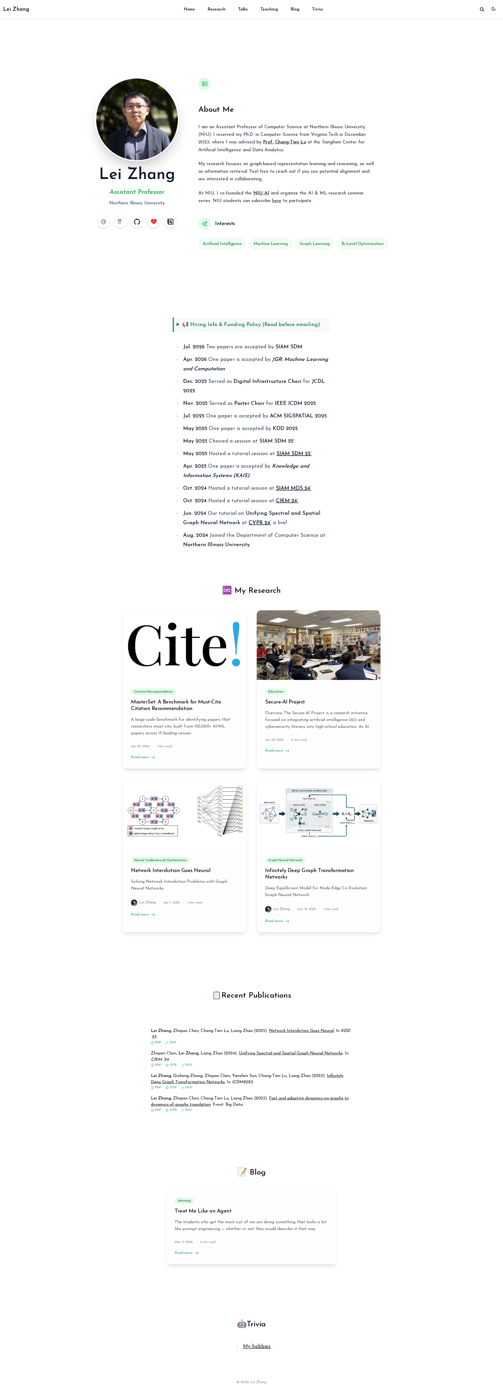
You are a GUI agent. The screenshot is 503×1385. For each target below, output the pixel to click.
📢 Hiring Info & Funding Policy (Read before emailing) (251, 324)
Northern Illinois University (137, 203)
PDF (157, 1042)
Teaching (269, 9)
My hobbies (257, 1346)
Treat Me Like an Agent (203, 1211)
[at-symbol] (103, 221)
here (276, 201)
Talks (243, 9)
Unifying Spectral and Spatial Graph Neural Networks (291, 1053)
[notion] (170, 221)
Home (189, 9)
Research (216, 9)
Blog (295, 9)
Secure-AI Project (285, 702)
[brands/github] (137, 221)
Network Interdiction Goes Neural (170, 870)
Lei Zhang (16, 9)
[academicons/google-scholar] (120, 221)
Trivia (317, 9)
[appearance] (493, 9)
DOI (172, 1042)
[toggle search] (482, 9)
